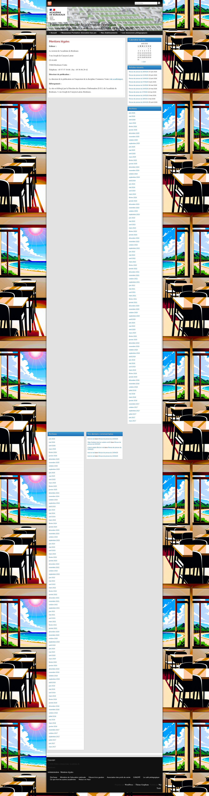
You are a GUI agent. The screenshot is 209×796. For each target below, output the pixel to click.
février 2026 (133, 126)
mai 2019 (132, 363)
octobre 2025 (133, 140)
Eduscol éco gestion (96, 777)
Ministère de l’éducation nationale (73, 777)
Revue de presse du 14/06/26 (138, 78)
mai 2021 (132, 289)
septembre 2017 (134, 411)
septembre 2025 (134, 143)
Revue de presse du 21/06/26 (138, 75)
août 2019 (132, 356)
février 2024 (133, 197)
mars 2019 (132, 370)
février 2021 (133, 299)
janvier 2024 (133, 201)
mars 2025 (132, 157)
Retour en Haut (84, 779)
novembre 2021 (134, 275)
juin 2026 (132, 113)
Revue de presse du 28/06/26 (138, 72)
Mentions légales (66, 772)
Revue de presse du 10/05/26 (138, 95)
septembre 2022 (134, 248)
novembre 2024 (134, 170)
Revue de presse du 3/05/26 (138, 99)
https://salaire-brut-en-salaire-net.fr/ (99, 442)
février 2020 (133, 336)
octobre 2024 (133, 174)
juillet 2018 (132, 390)
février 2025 (133, 160)
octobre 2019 (133, 350)
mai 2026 (132, 116)
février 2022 (133, 265)
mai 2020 (132, 326)
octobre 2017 (133, 407)
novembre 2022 (134, 241)
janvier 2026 (133, 130)
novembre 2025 (134, 137)
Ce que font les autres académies (63, 779)
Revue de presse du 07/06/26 (138, 82)
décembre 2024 (134, 167)
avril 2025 (132, 153)
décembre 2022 (134, 238)
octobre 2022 (133, 245)
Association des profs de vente (118, 777)
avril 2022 (132, 258)
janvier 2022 (133, 268)
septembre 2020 (134, 316)
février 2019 (133, 373)
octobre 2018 (133, 387)
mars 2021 (132, 296)
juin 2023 (132, 218)
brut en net (91, 439)
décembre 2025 (134, 133)
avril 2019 (132, 367)
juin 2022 (132, 252)
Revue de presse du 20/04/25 (108, 439)
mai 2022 (132, 255)
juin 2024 (132, 184)
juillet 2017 (132, 414)
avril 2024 (132, 191)
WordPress (129, 784)
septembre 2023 (134, 214)
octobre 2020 (133, 312)
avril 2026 (132, 120)
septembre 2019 (134, 353)
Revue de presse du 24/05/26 (138, 89)
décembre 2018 (134, 380)
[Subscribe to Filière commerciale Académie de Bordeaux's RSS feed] (50, 3)
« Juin (144, 62)
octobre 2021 (133, 279)
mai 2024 (132, 187)
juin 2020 (132, 323)
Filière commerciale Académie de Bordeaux (83, 24)
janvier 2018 (133, 400)
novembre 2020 (134, 309)
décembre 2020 (134, 306)
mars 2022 (132, 262)
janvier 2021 (133, 302)
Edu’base (53, 777)
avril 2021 (132, 292)
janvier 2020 (133, 340)
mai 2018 (132, 394)
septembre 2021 (134, 282)
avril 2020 (132, 329)
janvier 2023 (133, 235)
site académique (116, 79)
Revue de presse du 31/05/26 (138, 85)
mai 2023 (132, 221)
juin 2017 (132, 417)
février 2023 (133, 231)
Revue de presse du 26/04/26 (138, 102)
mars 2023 (132, 228)
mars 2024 (132, 194)
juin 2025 (132, 147)
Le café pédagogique (151, 777)
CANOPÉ (136, 777)
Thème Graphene (142, 784)
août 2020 (132, 319)
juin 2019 (132, 360)
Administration (53, 772)
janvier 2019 (133, 377)
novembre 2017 (134, 404)
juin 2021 (132, 285)
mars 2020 (132, 333)
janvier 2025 (133, 164)
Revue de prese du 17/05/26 (138, 92)
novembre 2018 (134, 384)
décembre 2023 (134, 204)
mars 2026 (132, 123)
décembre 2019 (134, 343)
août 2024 (132, 181)
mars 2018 (132, 397)
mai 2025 (132, 150)
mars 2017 (132, 421)
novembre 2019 (134, 346)
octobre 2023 (133, 211)
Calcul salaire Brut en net (96, 447)
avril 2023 (132, 224)
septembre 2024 (134, 177)
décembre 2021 (134, 272)
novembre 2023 (134, 208)
